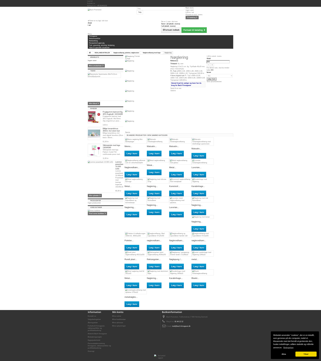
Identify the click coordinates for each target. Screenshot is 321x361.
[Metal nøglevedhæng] (158, 160)
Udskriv (173, 91)
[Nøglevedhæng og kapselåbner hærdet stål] (180, 235)
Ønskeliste (94, 57)
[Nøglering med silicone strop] (158, 180)
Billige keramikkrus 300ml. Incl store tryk (111, 129)
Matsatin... (152, 146)
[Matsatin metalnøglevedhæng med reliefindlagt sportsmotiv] (202, 141)
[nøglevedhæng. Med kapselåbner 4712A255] (158, 235)
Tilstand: (173, 64)
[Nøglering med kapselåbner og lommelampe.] (136, 200)
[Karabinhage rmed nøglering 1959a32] (180, 272)
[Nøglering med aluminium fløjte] (158, 272)
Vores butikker (96, 207)
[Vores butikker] (105, 211)
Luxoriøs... (196, 167)
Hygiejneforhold (94, 340)
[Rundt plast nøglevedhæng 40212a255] (136, 254)
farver (209, 72)
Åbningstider (93, 323)
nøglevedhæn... (154, 240)
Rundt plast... (131, 259)
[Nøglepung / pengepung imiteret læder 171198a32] (180, 254)
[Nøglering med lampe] (202, 217)
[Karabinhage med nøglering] (202, 180)
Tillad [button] (306, 354)
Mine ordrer (116, 316)
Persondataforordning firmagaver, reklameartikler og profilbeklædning (99, 346)
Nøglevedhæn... (132, 167)
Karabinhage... (198, 186)
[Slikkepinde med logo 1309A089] (94, 150)
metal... (194, 259)
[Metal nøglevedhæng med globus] (180, 162)
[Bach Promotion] (111, 14)
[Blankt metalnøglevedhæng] (202, 272)
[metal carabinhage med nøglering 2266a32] (202, 254)
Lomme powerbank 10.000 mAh (119, 165)
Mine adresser (117, 323)
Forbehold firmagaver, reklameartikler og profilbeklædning (96, 328)
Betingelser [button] (288, 348)
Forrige (127, 59)
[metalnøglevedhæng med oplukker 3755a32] (136, 291)
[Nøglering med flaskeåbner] (158, 199)
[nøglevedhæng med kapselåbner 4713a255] (202, 235)
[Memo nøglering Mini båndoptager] (136, 140)
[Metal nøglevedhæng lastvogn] (136, 180)
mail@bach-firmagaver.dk (181, 326)
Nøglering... (152, 186)
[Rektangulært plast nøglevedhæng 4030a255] (158, 254)
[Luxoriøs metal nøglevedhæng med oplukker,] (180, 200)
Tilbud (92, 71)
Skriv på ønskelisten (214, 81)
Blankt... (195, 278)
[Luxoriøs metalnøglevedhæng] (202, 162)
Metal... (150, 165)
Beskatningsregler (95, 337)
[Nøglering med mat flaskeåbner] (202, 199)
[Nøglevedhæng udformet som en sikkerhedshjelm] (136, 162)
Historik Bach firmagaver (97, 334)
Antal (209, 58)
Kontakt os (91, 3)
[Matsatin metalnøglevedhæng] (158, 140)
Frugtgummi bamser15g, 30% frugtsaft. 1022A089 (113, 113)
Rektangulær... (154, 259)
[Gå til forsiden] (89, 52)
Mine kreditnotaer (119, 319)
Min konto (117, 312)
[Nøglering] (147, 65)
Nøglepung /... (175, 259)
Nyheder (93, 108)
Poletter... (129, 240)
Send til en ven (175, 88)
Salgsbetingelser (94, 319)
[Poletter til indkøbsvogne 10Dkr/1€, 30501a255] (136, 235)
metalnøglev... (131, 297)
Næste (127, 132)
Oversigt (91, 351)
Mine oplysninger (119, 326)
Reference (174, 61)
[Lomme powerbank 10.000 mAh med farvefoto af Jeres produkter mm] (100, 162)
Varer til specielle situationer (99, 47)
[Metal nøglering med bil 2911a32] (136, 272)
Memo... (128, 146)
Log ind (89, 1)
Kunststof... (174, 186)
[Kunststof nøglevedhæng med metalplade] (180, 180)
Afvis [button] (284, 354)
